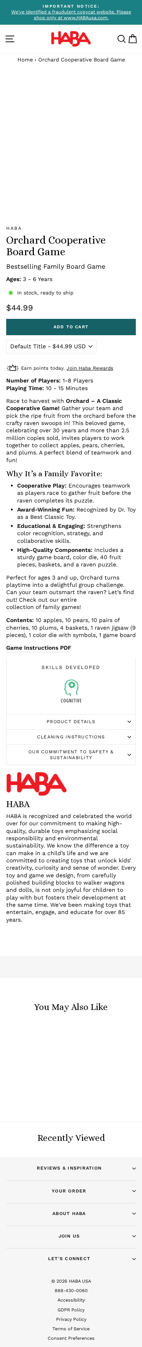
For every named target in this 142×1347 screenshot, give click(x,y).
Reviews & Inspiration (69, 1168)
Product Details (71, 721)
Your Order (69, 1191)
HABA (14, 228)
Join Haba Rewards (90, 368)
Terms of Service (71, 1328)
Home (25, 60)
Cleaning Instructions (71, 736)
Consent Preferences (71, 1338)
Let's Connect (69, 1258)
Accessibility (71, 1300)
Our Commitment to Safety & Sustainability (71, 754)
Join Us (69, 1236)
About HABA (69, 1213)
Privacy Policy (71, 1319)
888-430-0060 (71, 1290)
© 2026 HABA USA (71, 1281)
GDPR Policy (71, 1309)
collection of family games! (43, 607)
